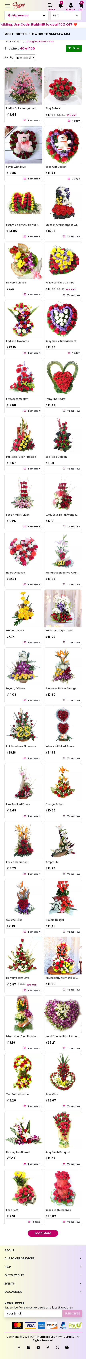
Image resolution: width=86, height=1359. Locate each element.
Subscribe (72, 1313)
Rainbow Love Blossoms (21, 746)
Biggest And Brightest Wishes (64, 224)
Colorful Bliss (14, 920)
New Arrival (24, 58)
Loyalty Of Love (15, 688)
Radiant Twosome (17, 341)
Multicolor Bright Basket (21, 457)
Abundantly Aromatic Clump (64, 978)
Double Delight (55, 920)
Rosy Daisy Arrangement (61, 341)
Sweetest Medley (17, 399)
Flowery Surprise (16, 282)
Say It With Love (16, 166)
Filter (76, 48)
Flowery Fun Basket (18, 1152)
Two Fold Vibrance (17, 1094)
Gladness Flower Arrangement (65, 688)
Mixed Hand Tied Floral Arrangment (27, 1036)
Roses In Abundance (58, 1210)
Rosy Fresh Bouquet (58, 1152)
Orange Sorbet (55, 804)
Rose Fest (12, 1210)
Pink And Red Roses (18, 804)
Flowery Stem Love (17, 978)
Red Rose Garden (56, 457)
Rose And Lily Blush (18, 514)
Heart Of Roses (15, 572)
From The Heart (55, 399)
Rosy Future (53, 108)
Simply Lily (52, 862)
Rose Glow (52, 1094)
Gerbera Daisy (15, 630)
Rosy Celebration (17, 862)
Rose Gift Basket (56, 166)
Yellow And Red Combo (60, 282)
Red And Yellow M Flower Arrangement (30, 224)
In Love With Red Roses (60, 746)
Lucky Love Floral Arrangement (64, 514)
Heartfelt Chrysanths (59, 630)
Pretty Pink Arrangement (21, 108)
